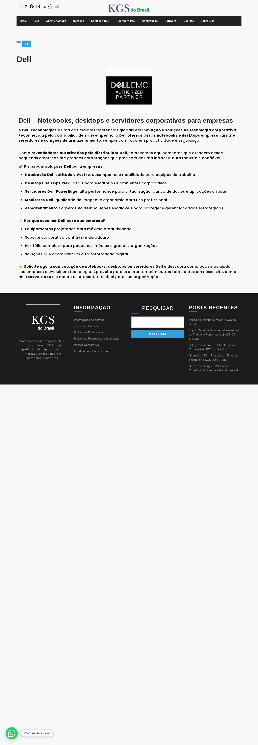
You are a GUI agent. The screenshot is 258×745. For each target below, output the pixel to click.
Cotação (78, 21)
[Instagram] (37, 6)
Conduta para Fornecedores (92, 351)
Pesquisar (158, 308)
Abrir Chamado (56, 21)
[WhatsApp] (50, 6)
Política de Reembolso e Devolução (96, 338)
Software (171, 21)
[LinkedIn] (25, 6)
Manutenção (150, 21)
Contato (188, 21)
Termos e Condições (87, 326)
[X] (44, 6)
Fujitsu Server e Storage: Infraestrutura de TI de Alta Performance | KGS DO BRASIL (214, 334)
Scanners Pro (126, 21)
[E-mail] (56, 6)
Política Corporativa (86, 344)
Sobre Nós (208, 21)
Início (23, 21)
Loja (36, 21)
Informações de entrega (89, 319)
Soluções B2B (100, 21)
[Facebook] (31, 6)
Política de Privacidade (88, 332)
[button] (12, 733)
